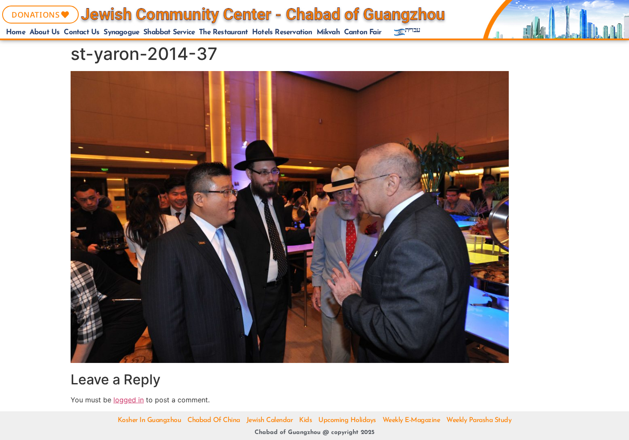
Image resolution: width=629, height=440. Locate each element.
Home (15, 32)
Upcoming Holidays (347, 420)
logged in (128, 399)
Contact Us (81, 32)
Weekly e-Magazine (411, 420)
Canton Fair (362, 32)
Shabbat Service (169, 32)
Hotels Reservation (282, 32)
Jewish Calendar (269, 420)
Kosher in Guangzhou (149, 420)
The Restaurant (223, 32)
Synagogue (121, 32)
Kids (305, 420)
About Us (45, 32)
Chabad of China (213, 420)
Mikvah (328, 32)
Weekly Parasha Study (478, 420)
